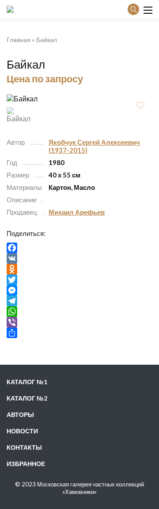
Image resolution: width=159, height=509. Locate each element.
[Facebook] (79, 248)
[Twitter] (79, 279)
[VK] (79, 258)
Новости (22, 431)
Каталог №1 (27, 382)
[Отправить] (79, 333)
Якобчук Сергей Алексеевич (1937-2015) (94, 146)
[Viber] (79, 322)
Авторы (20, 414)
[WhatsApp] (79, 311)
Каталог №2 (27, 398)
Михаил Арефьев (77, 212)
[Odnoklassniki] (79, 269)
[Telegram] (79, 301)
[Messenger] (79, 290)
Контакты (24, 447)
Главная (18, 39)
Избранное (26, 463)
